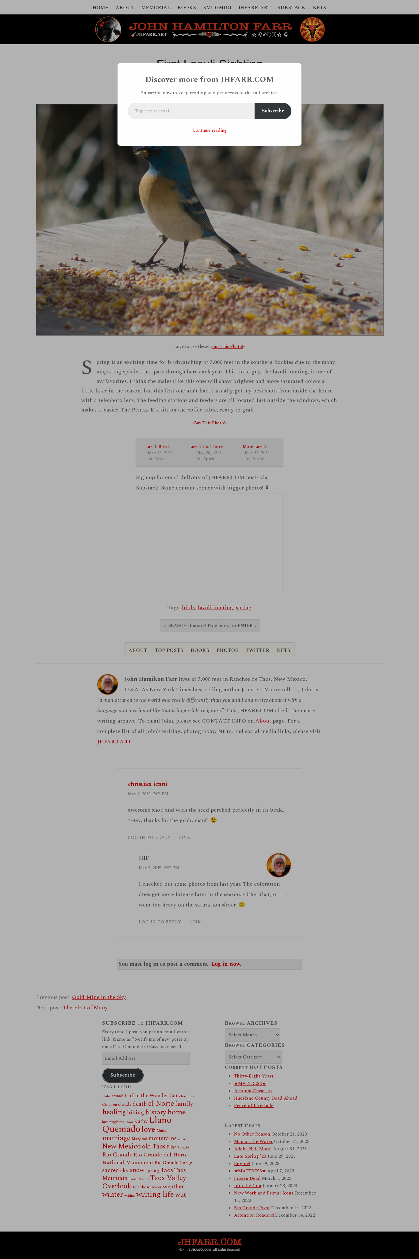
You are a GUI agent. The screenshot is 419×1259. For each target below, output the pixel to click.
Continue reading (209, 130)
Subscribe (273, 111)
